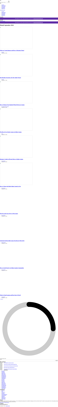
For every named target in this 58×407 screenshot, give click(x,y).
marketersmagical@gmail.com (38, 18)
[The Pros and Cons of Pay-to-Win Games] (16, 211)
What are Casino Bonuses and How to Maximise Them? (12, 50)
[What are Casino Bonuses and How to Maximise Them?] (16, 48)
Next (2, 341)
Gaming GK (3, 14)
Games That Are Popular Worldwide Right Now (10, 406)
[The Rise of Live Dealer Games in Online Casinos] (16, 130)
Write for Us (3, 15)
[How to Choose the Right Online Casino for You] (16, 184)
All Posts (3, 11)
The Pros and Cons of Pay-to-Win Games (9, 213)
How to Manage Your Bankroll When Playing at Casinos (12, 104)
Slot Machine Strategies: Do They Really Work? (10, 77)
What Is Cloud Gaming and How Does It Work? (10, 337)
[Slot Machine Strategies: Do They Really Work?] (16, 75)
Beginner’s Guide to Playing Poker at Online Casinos (11, 159)
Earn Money (3, 106)
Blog (2, 133)
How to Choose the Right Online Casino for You (10, 186)
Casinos (3, 52)
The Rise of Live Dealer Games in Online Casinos (11, 132)
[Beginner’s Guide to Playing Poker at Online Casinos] (16, 157)
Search (1, 401)
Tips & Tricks (7, 106)
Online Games (4, 12)
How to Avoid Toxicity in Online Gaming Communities (12, 267)
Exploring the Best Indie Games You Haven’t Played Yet (12, 240)
